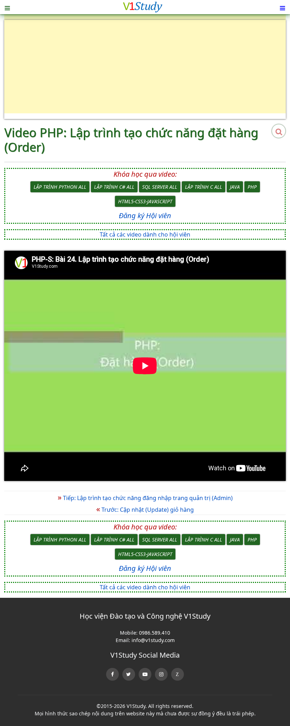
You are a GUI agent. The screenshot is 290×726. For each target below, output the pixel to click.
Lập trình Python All (60, 186)
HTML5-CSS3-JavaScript (145, 201)
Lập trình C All (203, 186)
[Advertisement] (145, 69)
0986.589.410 (154, 632)
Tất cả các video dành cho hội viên (145, 234)
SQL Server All (159, 186)
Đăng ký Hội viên (145, 215)
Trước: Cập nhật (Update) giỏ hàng (145, 510)
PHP (252, 186)
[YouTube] (145, 674)
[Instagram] (161, 674)
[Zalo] (177, 674)
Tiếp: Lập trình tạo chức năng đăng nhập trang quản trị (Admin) (145, 498)
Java (235, 186)
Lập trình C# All (114, 186)
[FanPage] (112, 674)
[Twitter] (128, 674)
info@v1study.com (153, 640)
